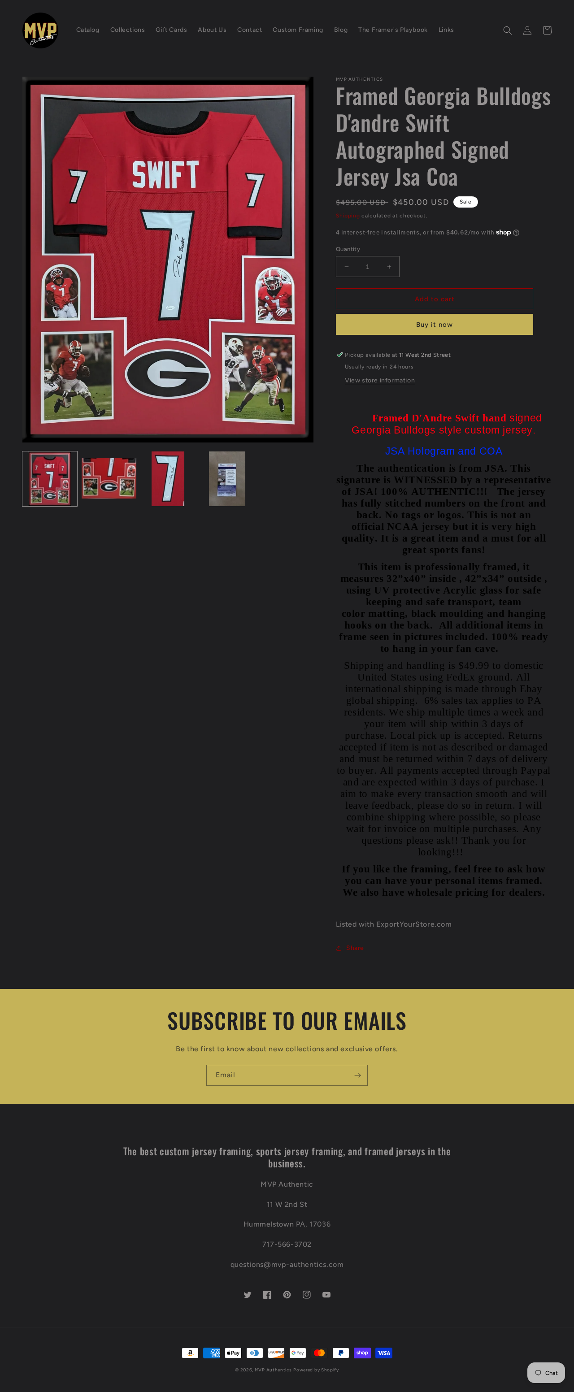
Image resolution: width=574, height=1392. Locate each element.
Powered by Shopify (316, 1370)
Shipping (348, 215)
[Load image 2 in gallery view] (109, 478)
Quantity (348, 249)
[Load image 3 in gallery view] (168, 478)
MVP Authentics (273, 1370)
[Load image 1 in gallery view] (49, 478)
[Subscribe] (357, 1075)
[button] (507, 30)
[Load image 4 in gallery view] (227, 478)
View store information (380, 380)
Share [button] (355, 948)
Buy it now (434, 325)
